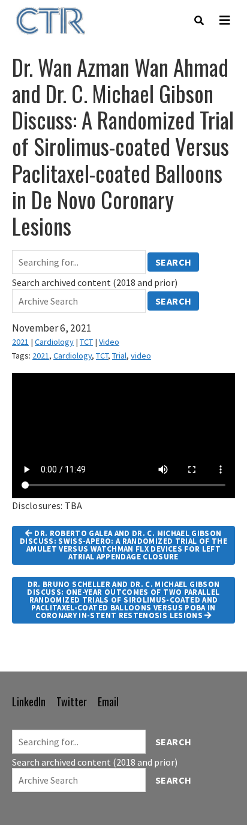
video (141, 355)
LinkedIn (29, 701)
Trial (119, 355)
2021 (20, 341)
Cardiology (54, 341)
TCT (86, 341)
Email (108, 701)
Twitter (71, 701)
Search (173, 262)
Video (109, 341)
